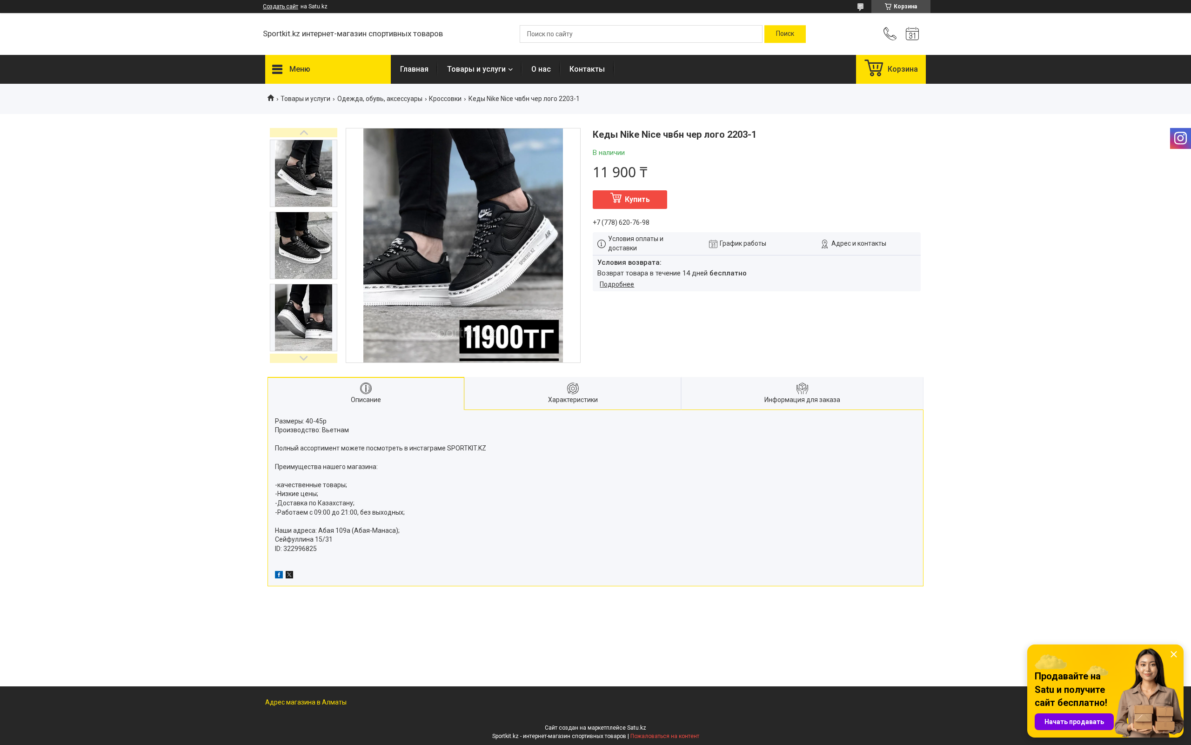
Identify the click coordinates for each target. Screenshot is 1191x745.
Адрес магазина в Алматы (306, 702)
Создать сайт (280, 6)
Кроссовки (445, 98)
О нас (541, 69)
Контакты (587, 69)
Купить (637, 199)
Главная (414, 69)
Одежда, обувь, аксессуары (379, 98)
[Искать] (785, 34)
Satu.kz (636, 728)
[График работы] (912, 34)
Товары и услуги (476, 69)
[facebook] (279, 576)
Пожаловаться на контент (664, 736)
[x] (289, 576)
